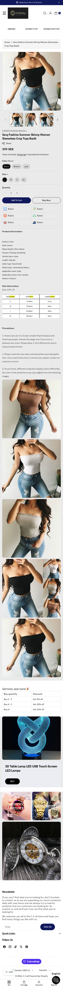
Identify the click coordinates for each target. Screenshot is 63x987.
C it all (26, 976)
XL (24, 179)
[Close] (59, 2)
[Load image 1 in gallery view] (16, 120)
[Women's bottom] (51, 24)
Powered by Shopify (38, 976)
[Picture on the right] (57, 120)
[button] (4, 13)
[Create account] (50, 13)
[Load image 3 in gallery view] (46, 120)
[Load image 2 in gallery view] (31, 120)
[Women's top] (31, 24)
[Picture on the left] (5, 120)
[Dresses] (11, 24)
